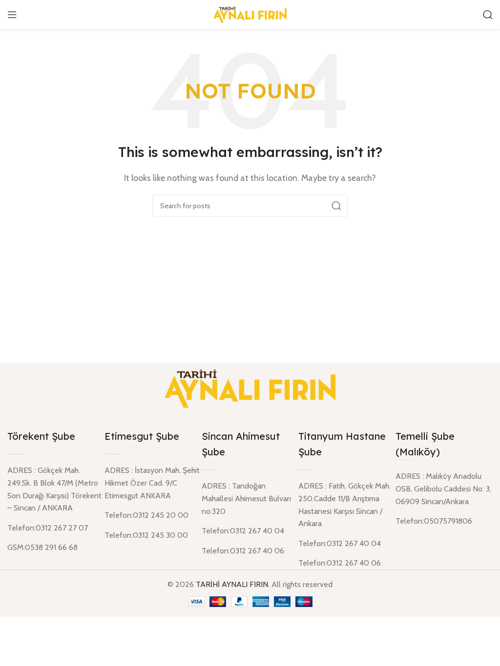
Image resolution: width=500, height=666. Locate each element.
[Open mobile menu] (12, 14)
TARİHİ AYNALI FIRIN (232, 584)
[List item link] (444, 521)
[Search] (488, 14)
